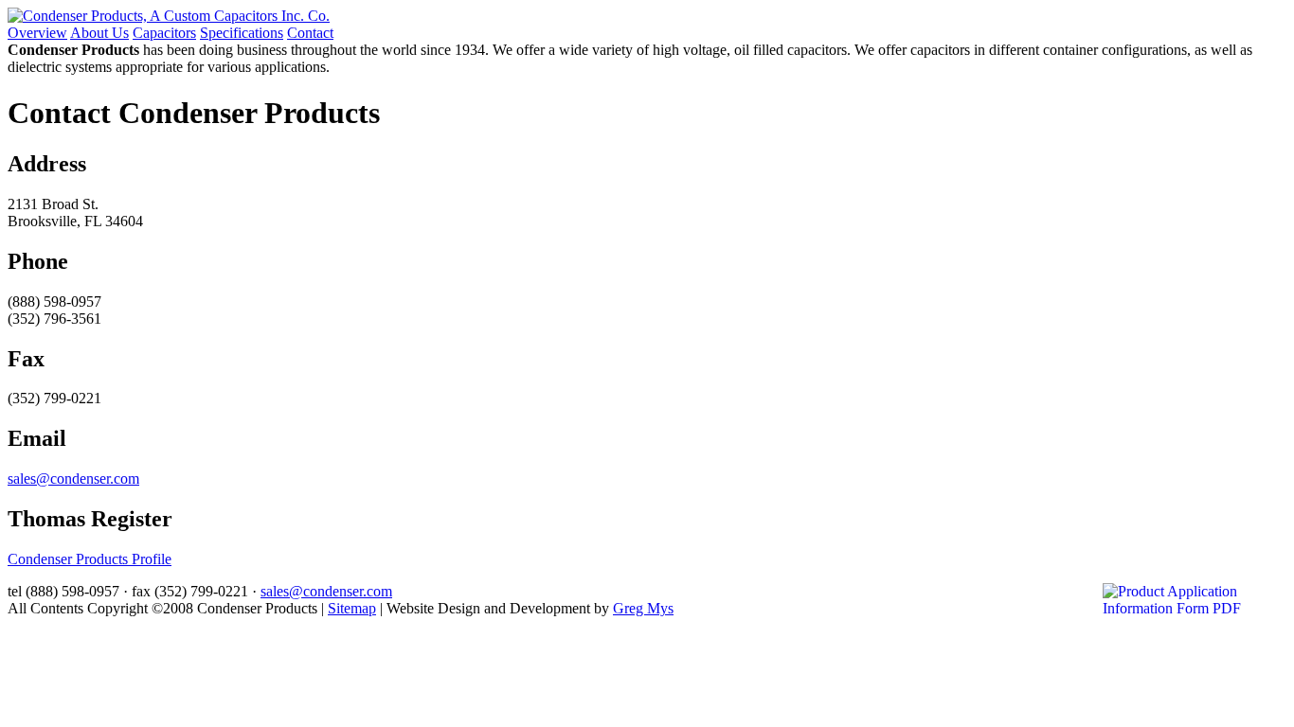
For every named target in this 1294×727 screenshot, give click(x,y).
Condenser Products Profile (89, 559)
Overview (37, 33)
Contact (310, 33)
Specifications (241, 33)
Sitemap (352, 608)
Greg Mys (643, 608)
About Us (99, 33)
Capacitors (164, 33)
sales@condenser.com (73, 478)
